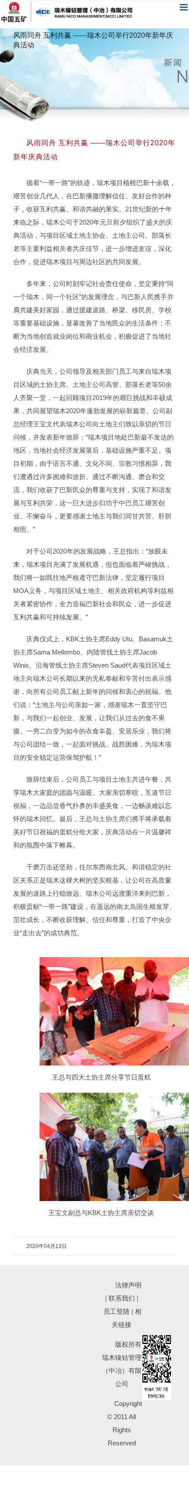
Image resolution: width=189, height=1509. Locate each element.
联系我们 (122, 1298)
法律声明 (128, 1285)
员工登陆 (116, 1311)
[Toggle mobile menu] (184, 7)
